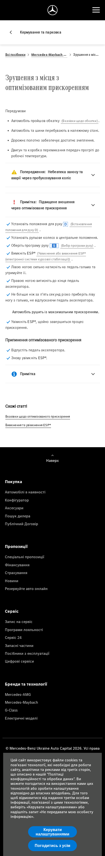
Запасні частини (19, 645)
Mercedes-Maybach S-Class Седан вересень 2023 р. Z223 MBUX (49, 54)
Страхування (16, 572)
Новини (11, 580)
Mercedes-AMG (18, 694)
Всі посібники (15, 54)
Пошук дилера (17, 515)
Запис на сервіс (18, 621)
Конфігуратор (17, 500)
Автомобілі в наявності (25, 491)
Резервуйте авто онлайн (26, 588)
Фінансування (17, 564)
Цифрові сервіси (19, 661)
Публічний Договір (21, 523)
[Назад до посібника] (12, 32)
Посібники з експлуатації (27, 653)
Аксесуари (14, 507)
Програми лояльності (24, 629)
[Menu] (96, 10)
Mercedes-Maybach (21, 702)
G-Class (11, 710)
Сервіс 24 (13, 637)
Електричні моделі (21, 718)
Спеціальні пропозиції (24, 556)
